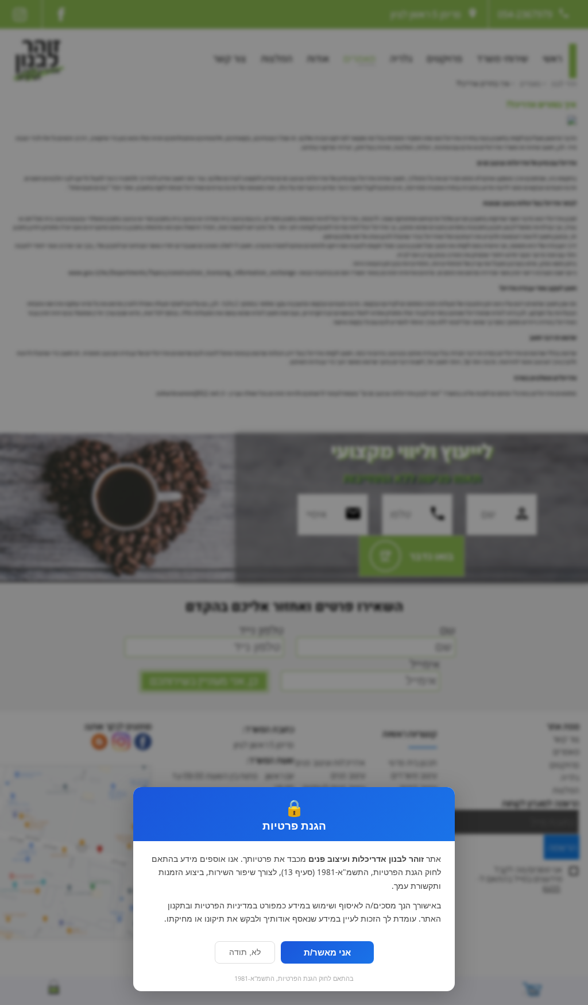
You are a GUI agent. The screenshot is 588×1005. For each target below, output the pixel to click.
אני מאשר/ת (327, 952)
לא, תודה (245, 952)
